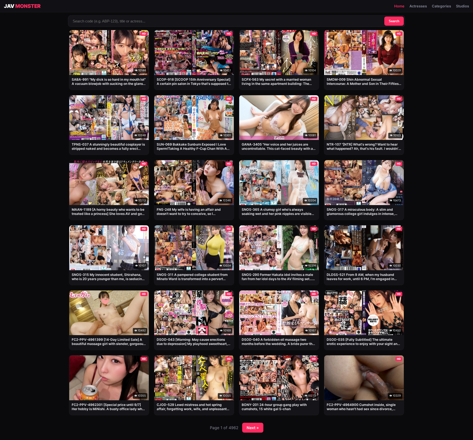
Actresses (418, 6)
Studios (462, 6)
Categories (441, 6)
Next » (253, 427)
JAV (22, 6)
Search (394, 21)
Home (399, 6)
